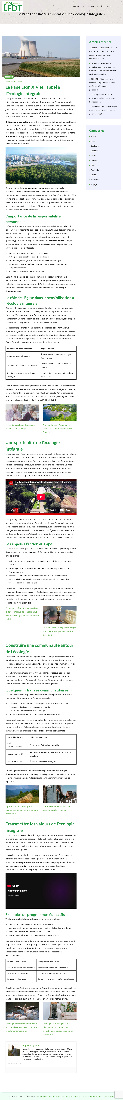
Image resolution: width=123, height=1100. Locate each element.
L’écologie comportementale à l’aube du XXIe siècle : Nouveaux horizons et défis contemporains (22, 1027)
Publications (95, 1096)
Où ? (82, 6)
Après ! (89, 6)
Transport (95, 179)
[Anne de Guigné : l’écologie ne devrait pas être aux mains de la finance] (59, 412)
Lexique (85, 1096)
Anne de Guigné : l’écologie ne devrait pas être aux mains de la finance (57, 429)
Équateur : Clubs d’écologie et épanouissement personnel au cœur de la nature (22, 810)
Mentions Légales (56, 1096)
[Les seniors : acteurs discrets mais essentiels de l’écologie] (22, 412)
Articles (99, 6)
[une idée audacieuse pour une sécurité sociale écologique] (59, 794)
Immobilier (42, 1096)
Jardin (93, 155)
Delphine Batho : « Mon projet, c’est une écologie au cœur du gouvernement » (103, 110)
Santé (93, 175)
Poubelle (95, 170)
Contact (109, 6)
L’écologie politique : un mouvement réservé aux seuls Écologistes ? (102, 98)
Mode (93, 165)
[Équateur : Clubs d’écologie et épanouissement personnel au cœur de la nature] (22, 794)
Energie (94, 151)
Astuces (94, 141)
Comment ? (72, 6)
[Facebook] (8, 1070)
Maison (94, 160)
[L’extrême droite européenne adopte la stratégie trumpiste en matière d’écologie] (59, 615)
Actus (93, 136)
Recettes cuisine (73, 1096)
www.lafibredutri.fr (15, 1063)
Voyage (94, 184)
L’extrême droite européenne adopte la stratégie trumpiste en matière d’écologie (59, 631)
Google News (108, 1096)
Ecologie (9, 77)
